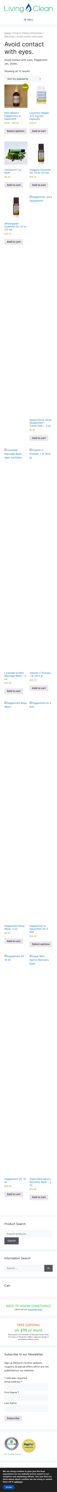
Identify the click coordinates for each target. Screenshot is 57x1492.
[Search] (48, 1268)
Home (7, 33)
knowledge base (35, 1309)
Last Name (10, 1403)
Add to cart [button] (39, 131)
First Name (11, 1392)
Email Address (13, 1381)
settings (18, 1482)
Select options (16, 131)
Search (11, 1240)
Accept (9, 1487)
